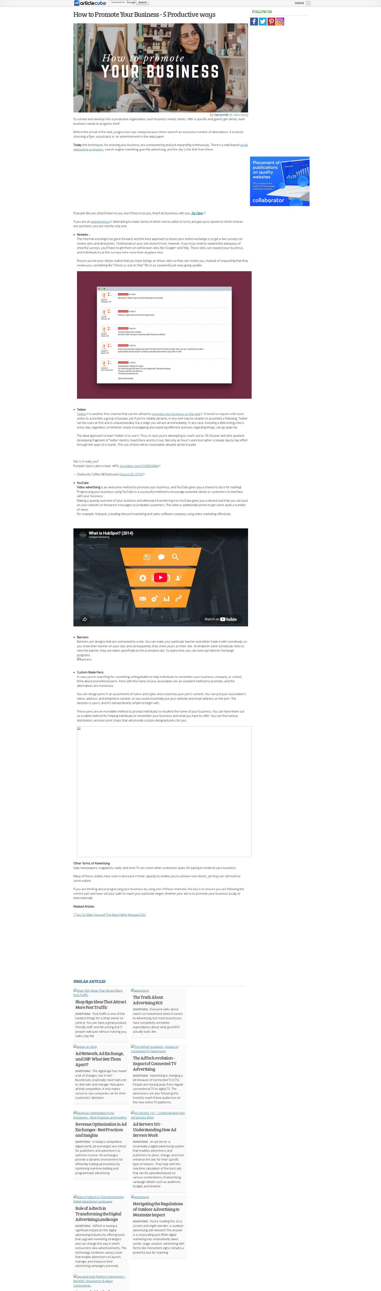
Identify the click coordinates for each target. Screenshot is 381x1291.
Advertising (240, 115)
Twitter (81, 414)
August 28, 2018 (131, 474)
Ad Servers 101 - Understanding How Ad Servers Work (154, 1129)
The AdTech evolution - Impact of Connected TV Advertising (154, 1063)
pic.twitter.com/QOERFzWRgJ (139, 466)
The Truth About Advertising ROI (148, 1000)
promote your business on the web (176, 414)
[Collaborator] (280, 204)
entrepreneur (100, 222)
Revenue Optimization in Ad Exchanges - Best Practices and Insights (100, 1129)
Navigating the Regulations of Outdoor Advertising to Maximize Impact (158, 1209)
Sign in (299, 3)
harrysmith (221, 115)
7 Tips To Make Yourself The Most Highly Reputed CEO (109, 915)
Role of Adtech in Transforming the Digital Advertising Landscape (98, 1213)
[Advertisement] (160, 179)
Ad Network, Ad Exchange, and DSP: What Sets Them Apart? (99, 1058)
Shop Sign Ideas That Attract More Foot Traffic (100, 1004)
